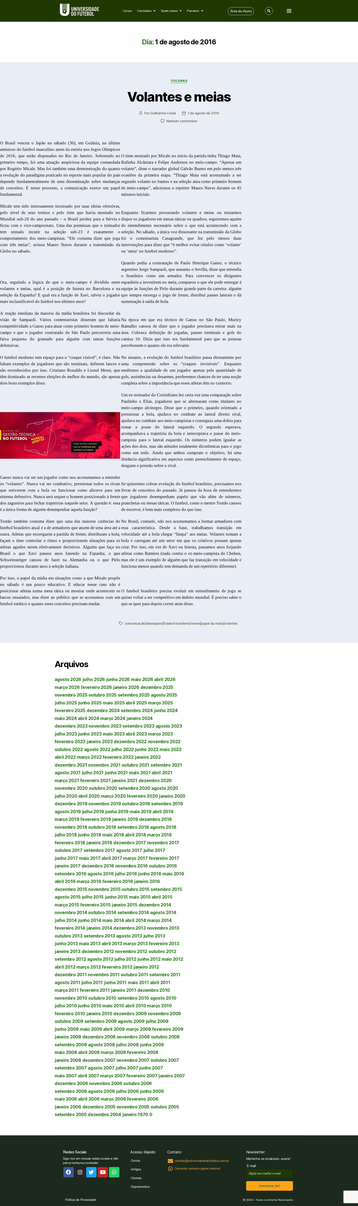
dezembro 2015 (71, 889)
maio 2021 (140, 772)
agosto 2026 (68, 679)
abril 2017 (112, 858)
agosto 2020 (164, 788)
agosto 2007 (101, 1068)
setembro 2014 (133, 912)
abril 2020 (88, 796)
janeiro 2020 (172, 796)
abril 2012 (65, 967)
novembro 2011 (104, 974)
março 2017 (135, 858)
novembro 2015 (104, 889)
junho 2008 (152, 1044)
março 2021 (67, 780)
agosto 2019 (68, 811)
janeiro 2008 (68, 1060)
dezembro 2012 (98, 951)
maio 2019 (140, 811)
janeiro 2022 (148, 757)
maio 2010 (113, 1005)
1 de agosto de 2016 (203, 113)
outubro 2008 (165, 1036)
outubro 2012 (162, 951)
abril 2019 (162, 811)
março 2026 (67, 687)
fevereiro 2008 (142, 1052)
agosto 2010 (163, 998)
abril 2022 (65, 757)
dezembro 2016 (98, 866)
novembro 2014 (71, 912)
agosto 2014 (163, 912)
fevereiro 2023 (70, 741)
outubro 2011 (134, 974)
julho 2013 (154, 936)
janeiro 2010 (99, 1013)
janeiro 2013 (67, 951)
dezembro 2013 (129, 928)
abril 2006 (88, 1099)
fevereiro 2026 (96, 687)
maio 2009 (91, 1029)
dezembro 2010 (153, 990)
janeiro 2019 (125, 819)
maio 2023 (114, 734)
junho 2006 (152, 1091)
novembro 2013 (163, 928)
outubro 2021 (135, 765)
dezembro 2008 (99, 1036)
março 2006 (113, 1099)
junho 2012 (148, 959)
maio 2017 (89, 858)
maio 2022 (170, 749)
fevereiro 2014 (70, 928)
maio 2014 (113, 920)
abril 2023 (136, 734)
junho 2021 (116, 772)
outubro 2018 (102, 827)
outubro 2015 (135, 889)
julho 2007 (127, 1068)
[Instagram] (80, 1172)
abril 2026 (164, 679)
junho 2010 (89, 1005)
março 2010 (159, 1005)
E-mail (252, 1166)
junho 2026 (118, 679)
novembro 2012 (131, 951)
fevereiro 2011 (95, 990)
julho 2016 (126, 873)
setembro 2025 (134, 695)
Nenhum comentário (182, 121)
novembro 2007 (133, 1060)
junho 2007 (151, 1068)
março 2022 (89, 757)
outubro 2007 (165, 1060)
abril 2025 (136, 702)
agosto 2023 (169, 726)
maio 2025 (114, 702)
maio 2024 (66, 718)
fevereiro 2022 (118, 757)
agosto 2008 (101, 1044)
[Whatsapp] (114, 1172)
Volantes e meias (179, 97)
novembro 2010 (71, 998)
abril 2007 (88, 1075)
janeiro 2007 (171, 1075)
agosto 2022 (97, 749)
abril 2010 (135, 1005)
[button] (241, 11)
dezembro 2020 (155, 780)
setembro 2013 (99, 936)
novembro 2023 (105, 726)
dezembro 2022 (130, 741)
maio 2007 (66, 1075)
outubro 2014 (102, 912)
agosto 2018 (163, 827)
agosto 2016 (100, 873)
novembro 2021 (104, 765)
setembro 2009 (101, 1021)
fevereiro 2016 (117, 881)
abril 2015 (162, 897)
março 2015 (67, 904)
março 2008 (113, 1052)
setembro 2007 (71, 1068)
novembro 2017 (163, 842)
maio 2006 (66, 1099)
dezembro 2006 (71, 1083)
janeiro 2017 (67, 866)
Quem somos (169, 11)
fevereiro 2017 (164, 858)
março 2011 (67, 990)
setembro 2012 (70, 959)
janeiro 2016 (147, 881)
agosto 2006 (101, 1091)
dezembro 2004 (104, 1114)
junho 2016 (149, 873)
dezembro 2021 (71, 765)
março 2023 (160, 734)
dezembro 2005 (99, 1106)
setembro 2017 (99, 850)
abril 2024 (88, 718)
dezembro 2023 (71, 726)
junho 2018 (89, 834)
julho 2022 (122, 749)
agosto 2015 (68, 897)
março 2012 (88, 967)
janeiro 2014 (99, 928)
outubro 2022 (69, 749)
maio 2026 (142, 679)
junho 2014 (89, 920)
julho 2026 (93, 679)
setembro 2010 (133, 998)
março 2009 (138, 1029)
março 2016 (89, 881)
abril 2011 (160, 982)
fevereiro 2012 (117, 967)
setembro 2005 (71, 1114)
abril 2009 (114, 1029)
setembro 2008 (71, 1044)
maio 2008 (66, 1052)
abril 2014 (135, 920)
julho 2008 (127, 1044)
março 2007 (112, 1075)
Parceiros (193, 11)
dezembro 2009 (130, 1013)
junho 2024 (166, 710)
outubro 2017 (68, 850)
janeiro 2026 (126, 687)
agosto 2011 (67, 982)
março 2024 (112, 718)
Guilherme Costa (163, 113)
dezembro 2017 (129, 842)
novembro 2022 (164, 741)
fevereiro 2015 (95, 904)
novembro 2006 (105, 1083)
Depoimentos (140, 1186)
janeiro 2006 (68, 1106)
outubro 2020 (103, 788)
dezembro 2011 (71, 974)
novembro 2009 (164, 1013)
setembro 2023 (138, 726)
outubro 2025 (102, 695)
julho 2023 (66, 734)
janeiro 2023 (100, 741)
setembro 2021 (166, 765)
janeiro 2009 (68, 1036)
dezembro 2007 (99, 1060)
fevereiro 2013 (164, 943)
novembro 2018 (71, 827)
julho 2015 (93, 897)
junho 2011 (115, 982)
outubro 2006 (137, 1083)
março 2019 (67, 819)
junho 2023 (90, 734)
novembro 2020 (71, 788)
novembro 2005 (133, 1106)
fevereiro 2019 (95, 819)
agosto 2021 (68, 772)
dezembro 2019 (71, 803)
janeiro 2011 (123, 990)
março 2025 (160, 702)
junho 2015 (116, 897)
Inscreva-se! (269, 1186)
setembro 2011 (164, 974)
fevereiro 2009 (167, 1029)
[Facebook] (68, 1172)
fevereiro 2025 (70, 710)
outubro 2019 (136, 803)
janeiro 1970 (135, 1114)
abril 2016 (65, 881)
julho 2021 (93, 772)
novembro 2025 (71, 695)
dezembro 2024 (103, 710)
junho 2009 (67, 1029)
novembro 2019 (104, 803)
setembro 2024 (137, 710)
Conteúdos (144, 11)
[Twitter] (91, 1172)
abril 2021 (162, 772)
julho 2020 (66, 796)
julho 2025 (66, 702)
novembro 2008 (133, 1036)
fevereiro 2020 (142, 796)
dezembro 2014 (155, 904)
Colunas (179, 81)
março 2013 (135, 943)
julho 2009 (157, 1021)
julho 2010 (66, 1005)
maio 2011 (138, 982)
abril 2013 (112, 943)
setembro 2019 (167, 803)
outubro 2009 (69, 1021)
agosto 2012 (100, 959)
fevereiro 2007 (141, 1075)
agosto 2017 (129, 850)
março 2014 (159, 920)
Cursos (127, 11)
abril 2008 (88, 1052)
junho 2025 (90, 702)
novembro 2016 (131, 866)
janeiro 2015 (124, 904)
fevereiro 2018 (70, 842)
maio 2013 (89, 943)
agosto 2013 (129, 936)
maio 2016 (173, 873)
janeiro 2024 (139, 718)
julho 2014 (66, 920)
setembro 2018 (133, 827)
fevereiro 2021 (95, 780)
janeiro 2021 (124, 780)
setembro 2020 (134, 788)
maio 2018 (113, 834)
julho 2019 (93, 811)
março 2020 (113, 796)
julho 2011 (92, 982)
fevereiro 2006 (142, 1099)
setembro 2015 (166, 889)
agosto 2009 (131, 1021)
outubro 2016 (163, 866)
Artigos (136, 1169)
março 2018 (159, 834)
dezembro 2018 (155, 819)
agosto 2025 (164, 695)
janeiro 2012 (146, 967)
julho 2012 (125, 959)
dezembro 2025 (156, 687)
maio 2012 (172, 959)
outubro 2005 (165, 1106)
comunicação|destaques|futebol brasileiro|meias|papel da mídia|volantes (181, 623)
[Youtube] (103, 1172)
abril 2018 (135, 834)
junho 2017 (66, 858)
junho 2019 (116, 811)
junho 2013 (66, 943)
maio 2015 (140, 897)
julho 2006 (127, 1091)
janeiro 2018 (99, 842)
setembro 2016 (70, 873)
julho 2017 (154, 850)
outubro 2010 (102, 998)
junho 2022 (146, 749)
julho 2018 (66, 834)
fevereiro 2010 (70, 1013)
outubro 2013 (68, 936)
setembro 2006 (71, 1091)
